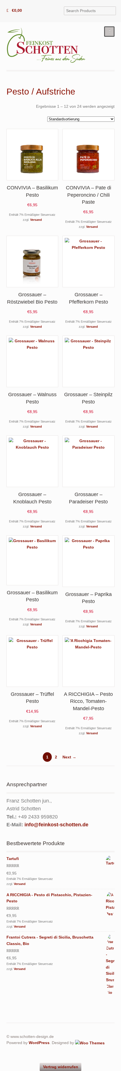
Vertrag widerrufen (60, 1067)
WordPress (39, 1042)
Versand (36, 219)
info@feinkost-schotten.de (56, 824)
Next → (69, 757)
